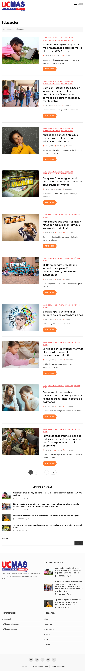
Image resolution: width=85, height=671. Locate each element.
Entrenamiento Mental (51, 40)
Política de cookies (9, 629)
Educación (69, 38)
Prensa (47, 644)
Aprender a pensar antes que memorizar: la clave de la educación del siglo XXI (60, 138)
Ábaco (45, 38)
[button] (78, 4)
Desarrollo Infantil (56, 38)
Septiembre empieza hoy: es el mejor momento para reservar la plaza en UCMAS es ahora (62, 48)
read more (49, 69)
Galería (47, 634)
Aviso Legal (6, 619)
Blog (46, 639)
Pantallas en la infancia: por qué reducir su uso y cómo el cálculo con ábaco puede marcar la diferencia (62, 440)
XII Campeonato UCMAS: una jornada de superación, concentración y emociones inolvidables (60, 269)
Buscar (5, 538)
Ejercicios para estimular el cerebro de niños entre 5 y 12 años (63, 313)
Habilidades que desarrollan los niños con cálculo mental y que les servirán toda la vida (62, 225)
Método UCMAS (67, 40)
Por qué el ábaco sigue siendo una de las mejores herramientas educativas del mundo (62, 181)
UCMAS (58, 55)
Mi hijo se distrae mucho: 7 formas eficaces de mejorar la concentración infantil (63, 352)
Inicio (46, 619)
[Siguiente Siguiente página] (53, 472)
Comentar (68, 55)
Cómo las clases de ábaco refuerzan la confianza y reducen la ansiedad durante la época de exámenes (62, 397)
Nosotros (48, 624)
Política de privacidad (10, 624)
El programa (49, 629)
